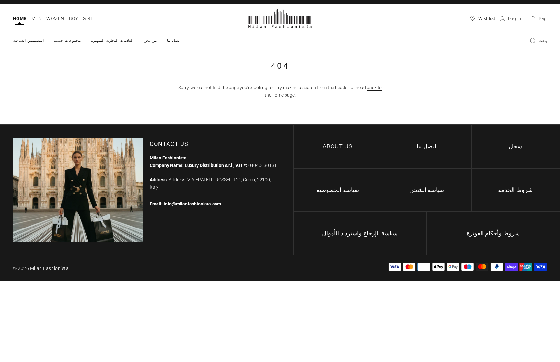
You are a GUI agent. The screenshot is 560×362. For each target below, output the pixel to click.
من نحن (150, 40)
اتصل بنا (173, 40)
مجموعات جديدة (67, 40)
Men (36, 18)
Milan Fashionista (49, 268)
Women (55, 18)
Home (20, 18)
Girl (88, 18)
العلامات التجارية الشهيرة (112, 40)
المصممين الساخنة (28, 40)
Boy (73, 18)
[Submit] (532, 40)
